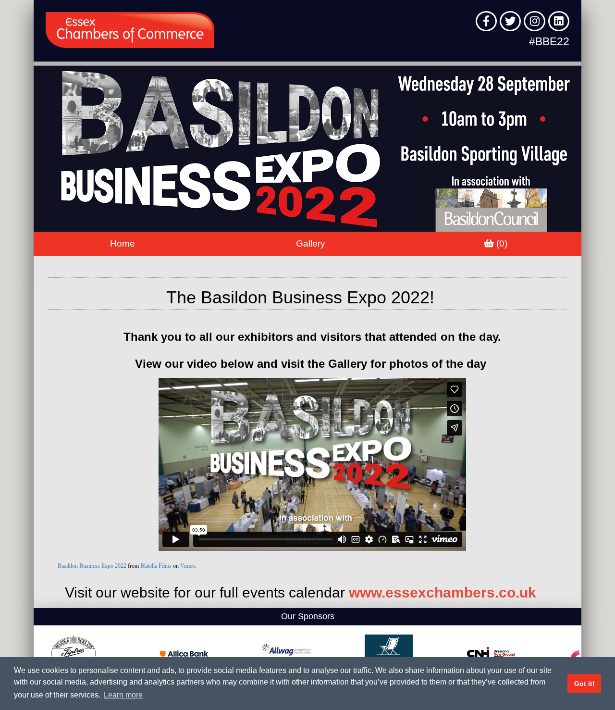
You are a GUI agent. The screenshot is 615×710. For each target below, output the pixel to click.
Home (122, 243)
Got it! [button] (584, 683)
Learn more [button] (123, 695)
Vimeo (187, 565)
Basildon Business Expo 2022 (92, 565)
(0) (500, 243)
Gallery (310, 243)
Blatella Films (156, 565)
